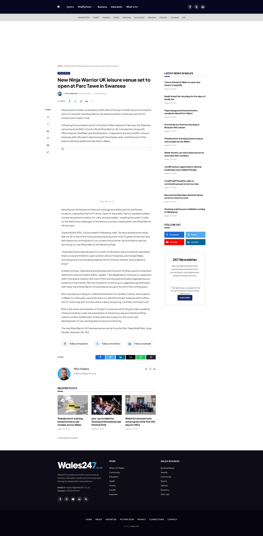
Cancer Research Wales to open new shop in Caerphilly (182, 83)
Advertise (152, 17)
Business (102, 6)
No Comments (100, 93)
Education (116, 6)
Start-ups (165, 494)
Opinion (164, 485)
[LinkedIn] (48, 131)
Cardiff (96, 17)
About (98, 519)
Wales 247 (135, 526)
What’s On (132, 6)
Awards (164, 472)
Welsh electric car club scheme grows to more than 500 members (184, 154)
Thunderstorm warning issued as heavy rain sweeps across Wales (70, 421)
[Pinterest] (48, 138)
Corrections (156, 519)
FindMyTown (84, 6)
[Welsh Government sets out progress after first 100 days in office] (140, 405)
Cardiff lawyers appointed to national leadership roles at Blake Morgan (182, 168)
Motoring (127, 17)
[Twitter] (48, 124)
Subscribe (185, 298)
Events (164, 481)
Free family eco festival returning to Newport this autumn (181, 126)
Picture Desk (127, 519)
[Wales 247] (59, 6)
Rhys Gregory (72, 93)
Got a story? (139, 17)
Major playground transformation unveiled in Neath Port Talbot (181, 112)
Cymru (70, 6)
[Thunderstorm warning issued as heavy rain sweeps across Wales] (73, 405)
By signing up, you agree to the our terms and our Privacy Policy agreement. (185, 290)
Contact (172, 519)
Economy (165, 490)
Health (112, 481)
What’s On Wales (116, 468)
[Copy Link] (80, 101)
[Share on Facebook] (69, 101)
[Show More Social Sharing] (92, 101)
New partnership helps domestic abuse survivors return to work (183, 196)
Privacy (142, 519)
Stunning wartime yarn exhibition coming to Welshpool (184, 210)
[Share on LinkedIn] (86, 101)
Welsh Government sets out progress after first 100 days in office (140, 421)
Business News (167, 468)
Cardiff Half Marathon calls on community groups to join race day (181, 182)
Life (183, 17)
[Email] (48, 145)
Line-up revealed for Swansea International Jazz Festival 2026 (106, 421)
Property (163, 17)
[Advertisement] (131, 43)
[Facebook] (48, 117)
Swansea (106, 17)
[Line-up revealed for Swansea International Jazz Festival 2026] (107, 405)
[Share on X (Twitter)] (75, 101)
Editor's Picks (64, 73)
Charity (116, 17)
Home (60, 66)
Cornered (175, 17)
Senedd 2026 (83, 17)
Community (114, 472)
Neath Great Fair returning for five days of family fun (184, 97)
